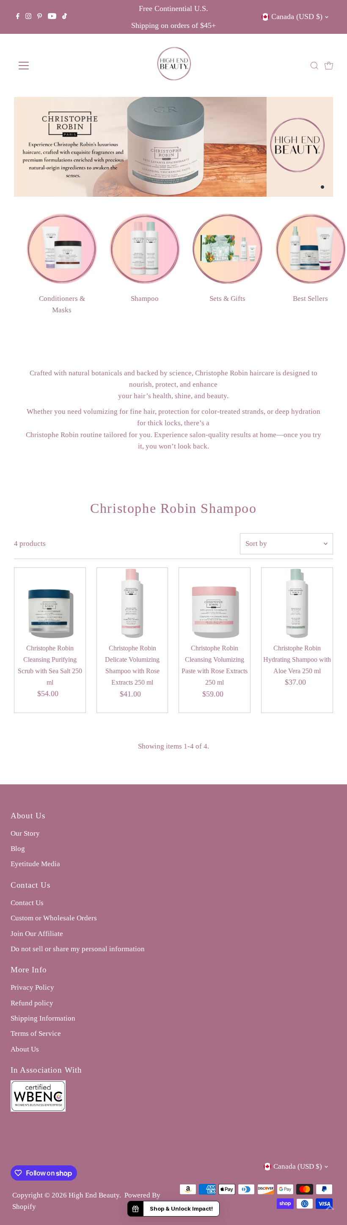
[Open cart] (329, 65)
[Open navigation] (52, 65)
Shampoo (145, 299)
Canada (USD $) (296, 16)
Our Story (25, 833)
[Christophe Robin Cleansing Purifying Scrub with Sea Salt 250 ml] (49, 603)
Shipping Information (43, 1018)
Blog (18, 849)
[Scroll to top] (330, 1208)
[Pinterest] (39, 17)
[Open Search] (314, 65)
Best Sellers (310, 299)
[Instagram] (28, 17)
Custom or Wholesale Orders (54, 918)
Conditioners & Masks (62, 304)
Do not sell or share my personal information (78, 949)
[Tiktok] (64, 17)
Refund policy (32, 1003)
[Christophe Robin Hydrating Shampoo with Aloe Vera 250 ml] (297, 603)
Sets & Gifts (227, 299)
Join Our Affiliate (37, 934)
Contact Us (27, 903)
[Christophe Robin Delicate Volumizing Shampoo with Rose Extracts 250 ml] (132, 603)
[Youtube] (52, 17)
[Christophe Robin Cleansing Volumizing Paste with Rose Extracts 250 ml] (214, 603)
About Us (25, 1049)
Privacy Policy (32, 987)
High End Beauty (94, 1195)
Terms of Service (36, 1034)
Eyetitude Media (35, 864)
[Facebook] (18, 17)
